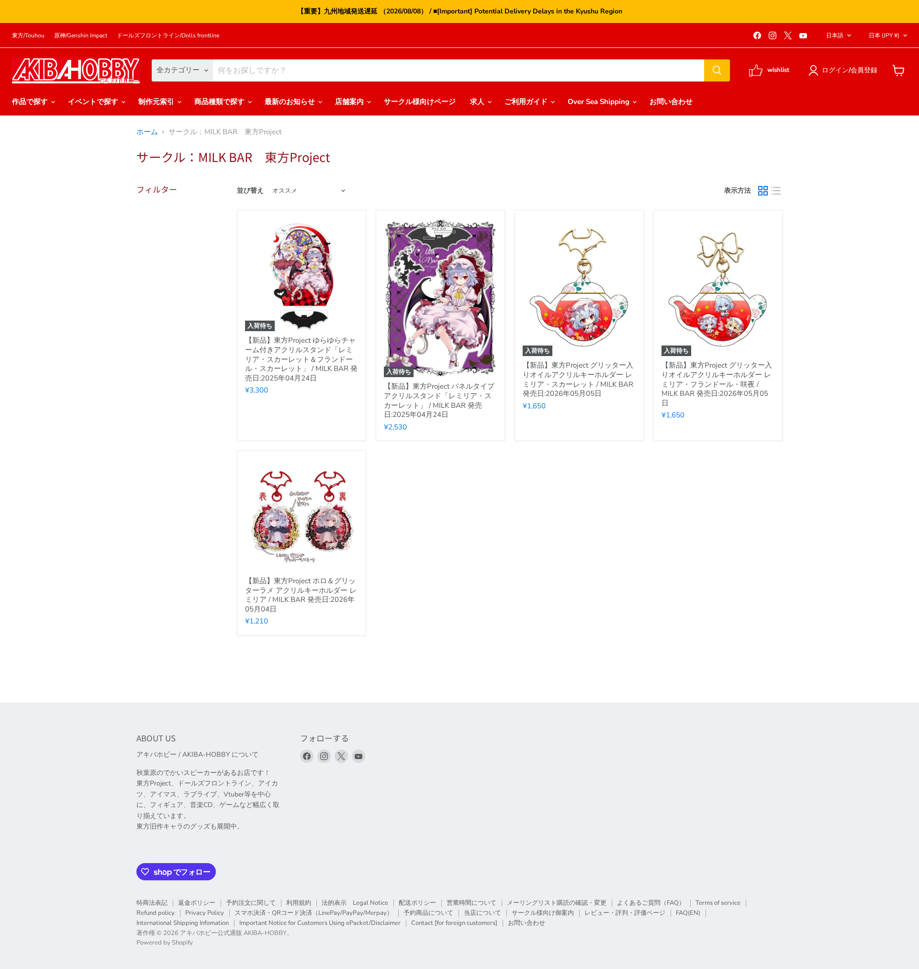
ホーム (147, 132)
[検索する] (717, 70)
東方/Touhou (28, 35)
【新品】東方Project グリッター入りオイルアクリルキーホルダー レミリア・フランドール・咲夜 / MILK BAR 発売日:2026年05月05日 (716, 384)
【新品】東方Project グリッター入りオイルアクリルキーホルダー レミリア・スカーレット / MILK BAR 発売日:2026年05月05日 (578, 379)
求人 (478, 101)
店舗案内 (350, 101)
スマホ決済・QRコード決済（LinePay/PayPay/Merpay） (314, 913)
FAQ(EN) (688, 913)
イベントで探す (94, 101)
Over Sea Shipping (599, 101)
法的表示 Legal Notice (355, 903)
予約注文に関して (251, 903)
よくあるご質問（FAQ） (651, 903)
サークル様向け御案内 (543, 913)
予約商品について (428, 913)
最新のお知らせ (291, 101)
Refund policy (155, 913)
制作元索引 (157, 101)
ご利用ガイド (526, 101)
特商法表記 (152, 903)
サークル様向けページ (420, 101)
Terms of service (717, 903)
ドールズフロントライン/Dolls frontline (168, 35)
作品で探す (31, 101)
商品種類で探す (220, 101)
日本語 (834, 35)
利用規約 (298, 903)
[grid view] (763, 191)
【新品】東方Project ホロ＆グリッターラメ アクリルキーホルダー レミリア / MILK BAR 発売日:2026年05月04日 (301, 595)
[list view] (776, 191)
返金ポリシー (196, 903)
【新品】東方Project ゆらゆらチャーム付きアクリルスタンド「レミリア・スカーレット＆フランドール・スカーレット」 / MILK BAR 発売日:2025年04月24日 (301, 359)
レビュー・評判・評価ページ (624, 913)
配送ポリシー (417, 903)
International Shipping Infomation (182, 923)
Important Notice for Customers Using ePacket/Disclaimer (320, 923)
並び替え (250, 191)
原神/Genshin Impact (80, 35)
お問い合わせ (671, 101)
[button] (844, 70)
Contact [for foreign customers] (454, 923)
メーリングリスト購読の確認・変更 (556, 903)
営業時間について (471, 903)
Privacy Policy (204, 913)
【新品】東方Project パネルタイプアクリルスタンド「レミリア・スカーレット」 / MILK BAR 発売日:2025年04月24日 (439, 400)
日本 (884, 35)
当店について (482, 913)
